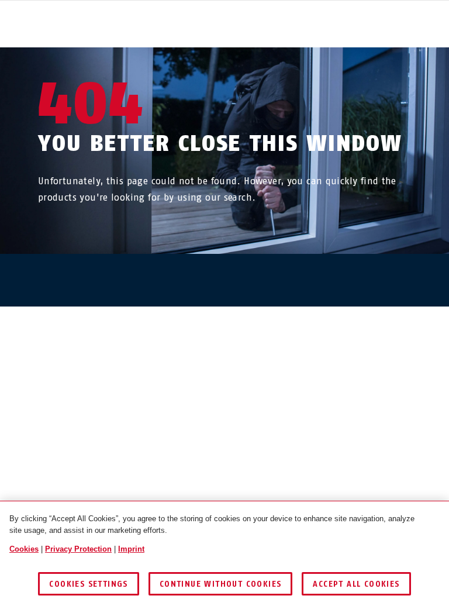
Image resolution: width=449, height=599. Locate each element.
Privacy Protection (78, 549)
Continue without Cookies (221, 584)
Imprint (131, 549)
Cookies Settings (88, 584)
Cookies (24, 549)
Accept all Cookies (356, 584)
